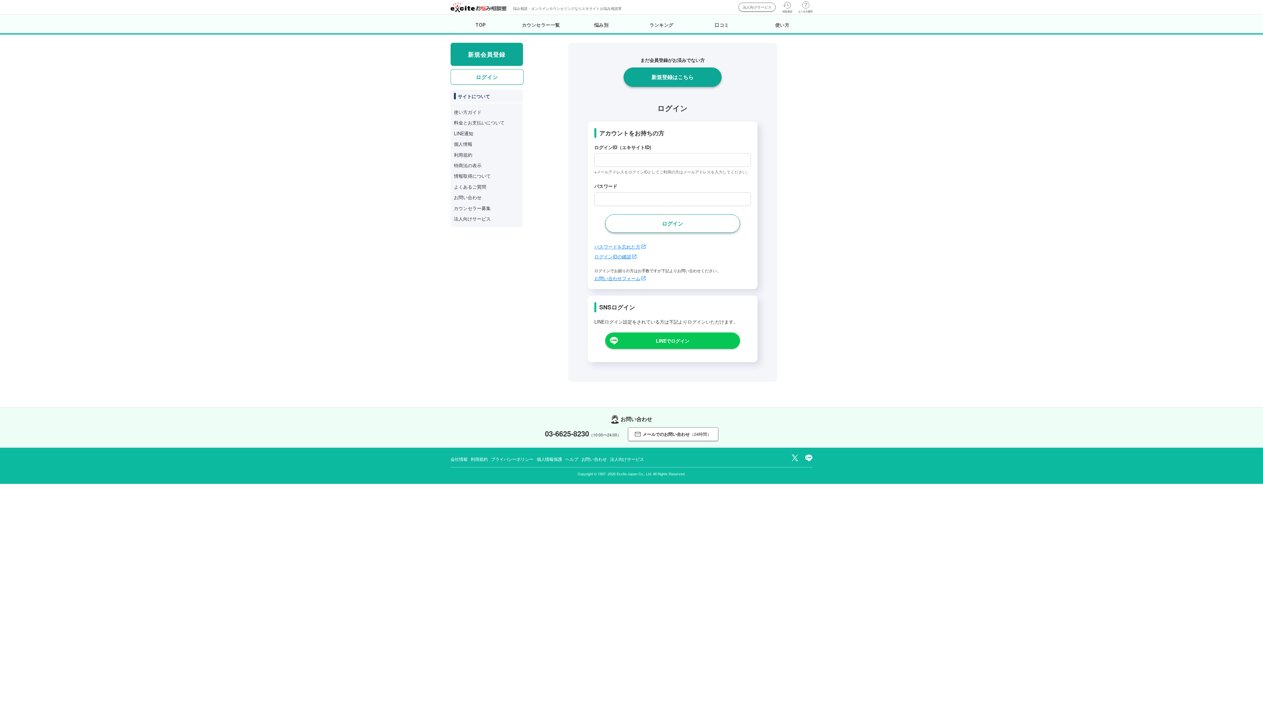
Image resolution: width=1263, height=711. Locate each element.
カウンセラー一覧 (541, 24)
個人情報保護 (549, 459)
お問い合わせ (468, 197)
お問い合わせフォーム (617, 278)
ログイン (487, 77)
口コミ (722, 24)
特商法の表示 (468, 165)
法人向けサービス (757, 7)
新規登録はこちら (673, 77)
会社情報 (459, 459)
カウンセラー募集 (472, 208)
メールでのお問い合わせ (677, 434)
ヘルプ (571, 459)
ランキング (662, 24)
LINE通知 (463, 133)
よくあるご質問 (470, 186)
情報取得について (472, 175)
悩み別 (601, 24)
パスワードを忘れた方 (617, 246)
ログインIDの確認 (612, 256)
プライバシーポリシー (512, 459)
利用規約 (463, 154)
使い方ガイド (468, 112)
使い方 (782, 24)
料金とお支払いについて (479, 122)
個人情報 (463, 144)
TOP (481, 24)
